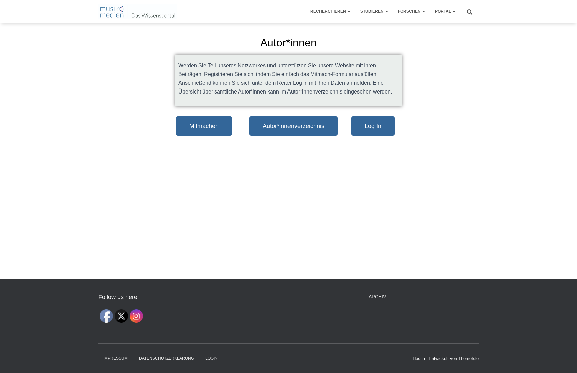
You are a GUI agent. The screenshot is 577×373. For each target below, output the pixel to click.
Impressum (115, 358)
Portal (443, 11)
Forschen (410, 11)
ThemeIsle (468, 358)
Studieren (372, 11)
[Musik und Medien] (137, 11)
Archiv (377, 296)
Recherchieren (328, 11)
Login (211, 358)
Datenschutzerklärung (166, 358)
